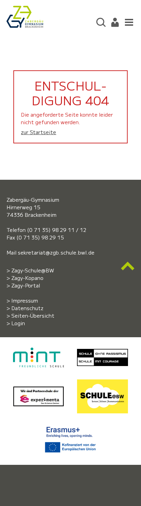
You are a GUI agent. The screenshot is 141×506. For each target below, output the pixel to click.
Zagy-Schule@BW (32, 270)
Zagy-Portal (25, 285)
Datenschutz (27, 307)
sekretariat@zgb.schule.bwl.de (56, 252)
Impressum (24, 300)
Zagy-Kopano (27, 277)
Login (18, 323)
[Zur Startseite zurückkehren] (25, 9)
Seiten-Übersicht (32, 315)
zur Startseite (38, 132)
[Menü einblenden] (127, 21)
